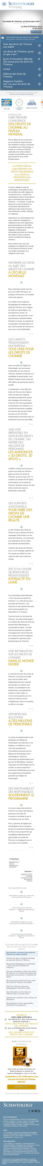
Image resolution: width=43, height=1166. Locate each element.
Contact (16, 1137)
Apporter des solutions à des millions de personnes (21, 998)
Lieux (21, 1137)
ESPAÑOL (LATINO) (16, 1124)
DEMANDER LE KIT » (21, 1087)
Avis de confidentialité (30, 1160)
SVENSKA (6, 1124)
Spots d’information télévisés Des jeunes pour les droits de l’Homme (18, 61)
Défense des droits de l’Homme (14, 75)
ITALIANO (15, 1126)
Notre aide (7, 109)
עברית (19, 1121)
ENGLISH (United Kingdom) (29, 1119)
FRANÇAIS (12, 1121)
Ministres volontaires (25, 1134)
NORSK (31, 1123)
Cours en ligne (19, 1135)
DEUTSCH (19, 1123)
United (6, 69)
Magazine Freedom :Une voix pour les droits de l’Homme (16, 84)
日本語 (25, 1121)
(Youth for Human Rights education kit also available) (21, 1093)
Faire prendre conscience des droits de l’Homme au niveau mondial (20, 953)
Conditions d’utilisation (27, 1162)
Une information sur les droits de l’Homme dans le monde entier (18, 993)
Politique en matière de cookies (11, 1162)
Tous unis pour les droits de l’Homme (22, 1151)
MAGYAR (25, 1123)
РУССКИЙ (31, 1121)
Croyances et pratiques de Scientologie (25, 1132)
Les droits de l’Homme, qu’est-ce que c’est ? (18, 53)
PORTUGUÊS (23, 1126)
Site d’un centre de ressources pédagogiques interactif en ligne (18, 987)
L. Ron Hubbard (8, 1132)
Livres (12, 1135)
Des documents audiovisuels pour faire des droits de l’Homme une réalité (20, 981)
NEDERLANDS (10, 1123)
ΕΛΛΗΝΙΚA (7, 1126)
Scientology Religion (9, 1145)
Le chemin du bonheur (19, 108)
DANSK (5, 1121)
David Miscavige (21, 1145)
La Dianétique (18, 1143)
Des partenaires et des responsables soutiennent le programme (19, 1004)
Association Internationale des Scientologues (16, 1148)
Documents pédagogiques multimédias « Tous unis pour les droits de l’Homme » (20, 965)
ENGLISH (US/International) (11, 1119)
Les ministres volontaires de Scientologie (20, 1146)
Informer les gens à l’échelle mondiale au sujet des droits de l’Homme (20, 959)
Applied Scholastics (31, 108)
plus (30, 334)
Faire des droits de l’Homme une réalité (17, 45)
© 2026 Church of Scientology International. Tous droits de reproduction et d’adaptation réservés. (19, 1159)
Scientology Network (29, 1143)
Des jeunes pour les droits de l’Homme (20, 1152)
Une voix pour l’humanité (10, 1134)
